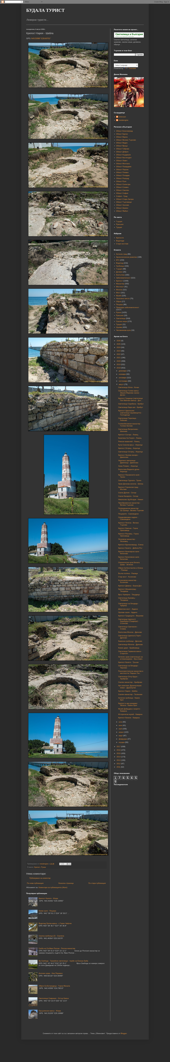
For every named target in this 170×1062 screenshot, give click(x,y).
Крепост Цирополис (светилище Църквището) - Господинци (130, 413)
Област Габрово (122, 149)
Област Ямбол (122, 211)
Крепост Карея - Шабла (127, 691)
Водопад (119, 263)
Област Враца (122, 146)
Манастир (120, 284)
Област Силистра (123, 184)
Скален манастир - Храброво (130, 682)
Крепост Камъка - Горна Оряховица (128, 529)
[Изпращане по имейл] (60, 864)
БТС (117, 260)
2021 (119, 358)
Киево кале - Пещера (47, 911)
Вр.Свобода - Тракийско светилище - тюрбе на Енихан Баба (63, 961)
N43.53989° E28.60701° (41, 38)
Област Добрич (122, 152)
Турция (119, 227)
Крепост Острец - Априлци (129, 448)
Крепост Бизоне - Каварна (129, 718)
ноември (122, 374)
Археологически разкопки (126, 257)
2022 (119, 354)
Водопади (120, 241)
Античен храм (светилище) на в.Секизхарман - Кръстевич (130, 658)
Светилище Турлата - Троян (129, 480)
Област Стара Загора (125, 199)
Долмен (119, 272)
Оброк (118, 301)
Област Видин (122, 143)
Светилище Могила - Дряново (130, 644)
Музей (118, 296)
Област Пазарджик (123, 167)
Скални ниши (121, 321)
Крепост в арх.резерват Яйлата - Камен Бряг (127, 704)
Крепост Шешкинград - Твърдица (127, 590)
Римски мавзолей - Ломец (129, 441)
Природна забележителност (127, 307)
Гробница (120, 266)
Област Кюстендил (123, 158)
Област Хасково (122, 205)
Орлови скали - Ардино (127, 612)
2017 (119, 746)
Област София (122, 193)
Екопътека (120, 275)
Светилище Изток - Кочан (128, 387)
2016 (119, 750)
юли (121, 722)
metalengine (123, 120)
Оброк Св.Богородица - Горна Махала (54, 986)
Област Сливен (122, 187)
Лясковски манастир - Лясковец (127, 540)
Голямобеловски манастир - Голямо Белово (129, 425)
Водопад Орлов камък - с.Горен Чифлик (55, 923)
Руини (43, 867)
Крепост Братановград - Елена (130, 545)
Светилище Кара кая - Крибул (130, 407)
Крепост (37, 867)
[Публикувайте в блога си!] (63, 864)
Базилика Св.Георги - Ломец (129, 438)
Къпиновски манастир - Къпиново (127, 581)
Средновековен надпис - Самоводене (128, 518)
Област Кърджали (123, 155)
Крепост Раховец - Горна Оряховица (128, 535)
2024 (119, 347)
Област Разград (122, 178)
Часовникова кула (123, 330)
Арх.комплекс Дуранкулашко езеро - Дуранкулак (130, 687)
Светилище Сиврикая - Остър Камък (54, 998)
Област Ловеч (121, 161)
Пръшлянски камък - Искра (50, 1011)
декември (123, 371)
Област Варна (122, 137)
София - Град (121, 196)
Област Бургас (122, 134)
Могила (119, 290)
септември (123, 381)
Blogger (124, 1033)
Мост (118, 293)
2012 (119, 764)
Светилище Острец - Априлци (130, 452)
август (121, 384)
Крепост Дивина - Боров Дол (130, 586)
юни (121, 725)
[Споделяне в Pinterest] (70, 864)
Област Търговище (124, 202)
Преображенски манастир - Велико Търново (129, 504)
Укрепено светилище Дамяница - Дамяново (128, 461)
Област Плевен (122, 172)
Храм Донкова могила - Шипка (130, 484)
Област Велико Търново (126, 140)
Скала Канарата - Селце (128, 496)
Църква (119, 327)
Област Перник (122, 170)
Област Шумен (122, 208)
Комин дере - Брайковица (128, 648)
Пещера (119, 304)
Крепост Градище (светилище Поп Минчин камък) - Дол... (130, 399)
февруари (123, 739)
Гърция (119, 221)
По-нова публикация (35, 883)
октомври (123, 378)
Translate (132, 68)
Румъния (119, 224)
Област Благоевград (124, 131)
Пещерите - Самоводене (128, 514)
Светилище (120, 318)
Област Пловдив (122, 175)
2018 (119, 368)
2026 (119, 341)
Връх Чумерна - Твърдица (129, 595)
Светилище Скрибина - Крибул (130, 404)
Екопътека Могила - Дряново (130, 632)
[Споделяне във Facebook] (67, 864)
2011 (119, 767)
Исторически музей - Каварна (130, 714)
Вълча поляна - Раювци (128, 573)
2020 (119, 361)
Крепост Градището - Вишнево (130, 616)
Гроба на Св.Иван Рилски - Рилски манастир (57, 948)
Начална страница (66, 883)
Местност (120, 287)
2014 (119, 757)
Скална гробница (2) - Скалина (51, 936)
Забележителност (123, 278)
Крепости (120, 238)
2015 (119, 753)
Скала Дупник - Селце (127, 493)
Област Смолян (122, 190)
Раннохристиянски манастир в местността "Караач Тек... (130, 672)
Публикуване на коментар (40, 878)
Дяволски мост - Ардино (128, 609)
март (121, 736)
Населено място (123, 298)
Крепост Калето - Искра (48, 898)
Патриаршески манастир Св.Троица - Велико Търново (131, 509)
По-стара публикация (97, 883)
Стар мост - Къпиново (127, 577)
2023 (119, 351)
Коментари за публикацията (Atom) (53, 887)
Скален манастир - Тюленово (130, 694)
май (120, 729)
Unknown (122, 117)
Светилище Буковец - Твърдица (127, 599)
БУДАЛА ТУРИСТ (45, 10)
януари (122, 742)
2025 (119, 344)
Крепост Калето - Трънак (128, 662)
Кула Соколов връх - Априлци (130, 445)
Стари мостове (122, 244)
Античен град (121, 254)
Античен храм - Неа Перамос (51, 973)
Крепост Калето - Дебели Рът (130, 548)
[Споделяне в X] (65, 864)
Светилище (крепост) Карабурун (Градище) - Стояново (128, 621)
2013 (119, 760)
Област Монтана (123, 164)
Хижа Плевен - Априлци (128, 466)
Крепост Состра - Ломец (128, 435)
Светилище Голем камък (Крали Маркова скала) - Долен (129, 393)
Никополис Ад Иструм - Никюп (130, 499)
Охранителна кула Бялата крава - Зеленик (129, 563)
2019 (119, 364)
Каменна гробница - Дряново (130, 641)
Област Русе (121, 181)
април (121, 732)
